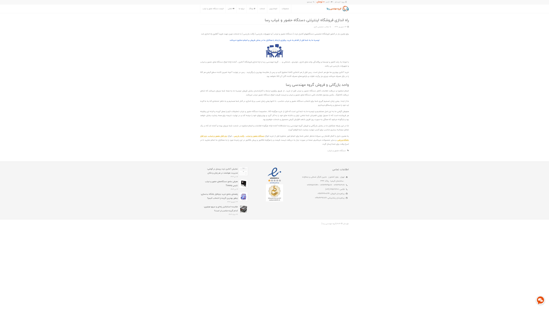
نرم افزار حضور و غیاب (217, 136)
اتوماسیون (273, 9)
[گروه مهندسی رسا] (337, 9)
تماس (230, 9)
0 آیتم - (323, 2)
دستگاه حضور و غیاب (336, 150)
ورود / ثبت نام (339, 2)
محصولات (285, 9)
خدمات (262, 9)
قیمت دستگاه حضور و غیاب (212, 9)
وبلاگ (251, 9)
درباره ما (241, 9)
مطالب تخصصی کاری (321, 27)
